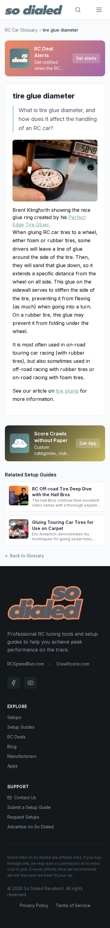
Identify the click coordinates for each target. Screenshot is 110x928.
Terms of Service (73, 905)
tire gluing (67, 391)
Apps (12, 765)
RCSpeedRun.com (25, 663)
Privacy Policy (34, 905)
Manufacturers (21, 756)
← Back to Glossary (24, 555)
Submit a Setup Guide (29, 807)
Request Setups (23, 817)
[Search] (77, 9)
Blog (11, 746)
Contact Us (25, 797)
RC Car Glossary (21, 30)
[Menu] (99, 10)
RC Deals (16, 736)
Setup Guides (21, 727)
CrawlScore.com (72, 663)
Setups (14, 717)
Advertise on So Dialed (30, 826)
